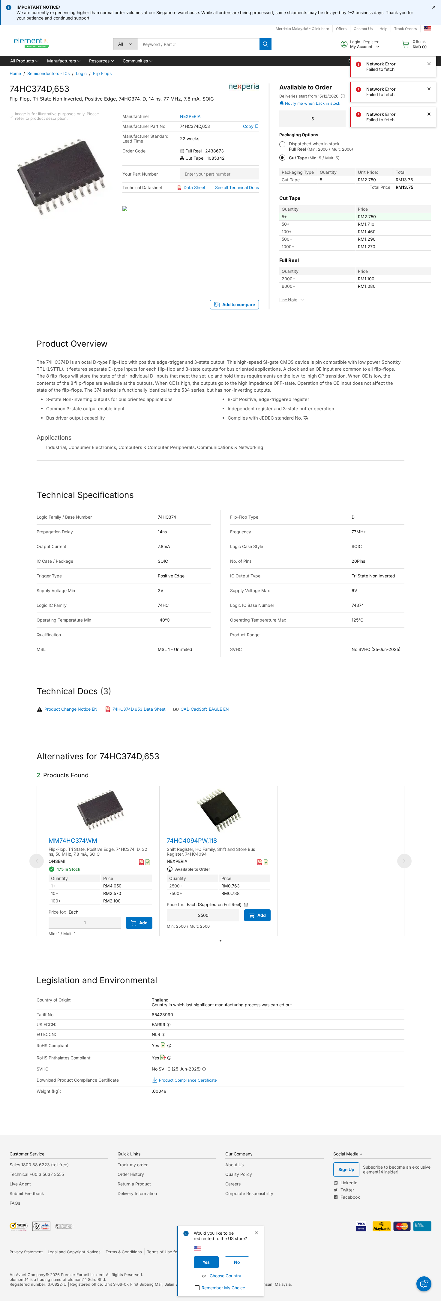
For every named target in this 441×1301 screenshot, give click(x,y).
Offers (341, 28)
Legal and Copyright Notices (74, 1251)
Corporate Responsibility (249, 1193)
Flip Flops (102, 73)
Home (15, 73)
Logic (81, 73)
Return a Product (134, 1183)
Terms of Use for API (166, 1251)
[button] (23, 61)
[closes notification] (434, 7)
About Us (234, 1164)
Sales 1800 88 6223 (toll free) (39, 1164)
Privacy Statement (26, 1251)
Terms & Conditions (124, 1251)
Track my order (133, 1164)
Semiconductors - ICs (48, 73)
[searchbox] (199, 44)
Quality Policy (238, 1174)
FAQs (15, 1203)
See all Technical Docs (237, 187)
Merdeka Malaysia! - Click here (302, 28)
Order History (131, 1174)
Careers (233, 1183)
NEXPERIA (190, 116)
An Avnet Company (27, 1274)
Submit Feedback (27, 1193)
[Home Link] (32, 44)
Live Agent (20, 1183)
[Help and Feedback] (423, 1283)
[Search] (266, 44)
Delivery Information (137, 1193)
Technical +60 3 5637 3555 (37, 1174)
